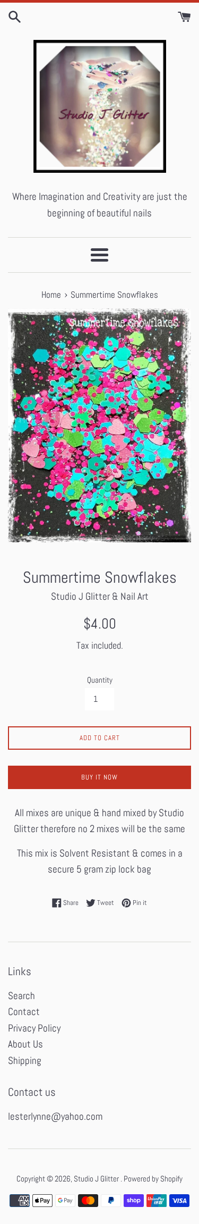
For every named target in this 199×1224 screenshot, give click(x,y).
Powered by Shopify (153, 1178)
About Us (25, 1044)
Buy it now (99, 777)
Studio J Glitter (97, 1178)
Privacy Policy (34, 1028)
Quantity (100, 680)
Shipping (24, 1060)
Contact (24, 1011)
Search (21, 995)
